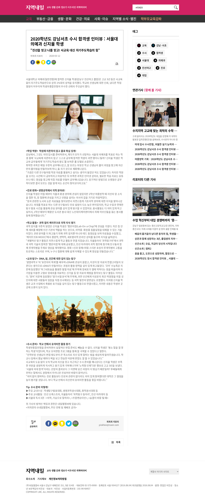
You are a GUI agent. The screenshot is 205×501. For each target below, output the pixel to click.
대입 (142, 75)
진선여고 (144, 68)
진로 (161, 68)
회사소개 (30, 479)
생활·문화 (64, 18)
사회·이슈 (101, 18)
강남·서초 (161, 45)
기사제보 (41, 479)
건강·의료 (83, 18)
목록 (118, 442)
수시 (142, 53)
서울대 (143, 60)
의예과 (160, 60)
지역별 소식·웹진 (124, 18)
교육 (29, 18)
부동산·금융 (44, 18)
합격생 (157, 53)
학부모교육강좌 (151, 18)
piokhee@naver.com (109, 424)
